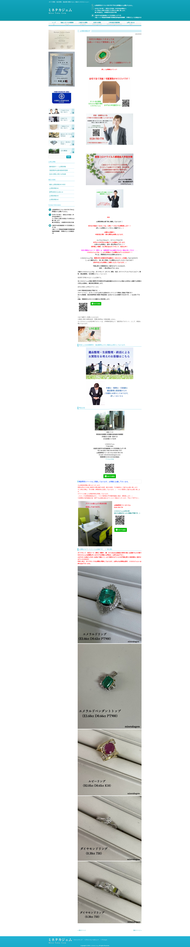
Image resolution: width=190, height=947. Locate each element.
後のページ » (137, 930)
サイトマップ (78, 940)
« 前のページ (82, 930)
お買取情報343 (54, 196)
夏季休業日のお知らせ (56, 192)
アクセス (104, 940)
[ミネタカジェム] (60, 13)
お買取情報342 (54, 199)
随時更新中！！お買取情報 (57, 166)
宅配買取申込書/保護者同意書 (58, 170)
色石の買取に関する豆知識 (57, 174)
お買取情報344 (54, 188)
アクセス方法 (109, 459)
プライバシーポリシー (92, 940)
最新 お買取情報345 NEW (57, 184)
